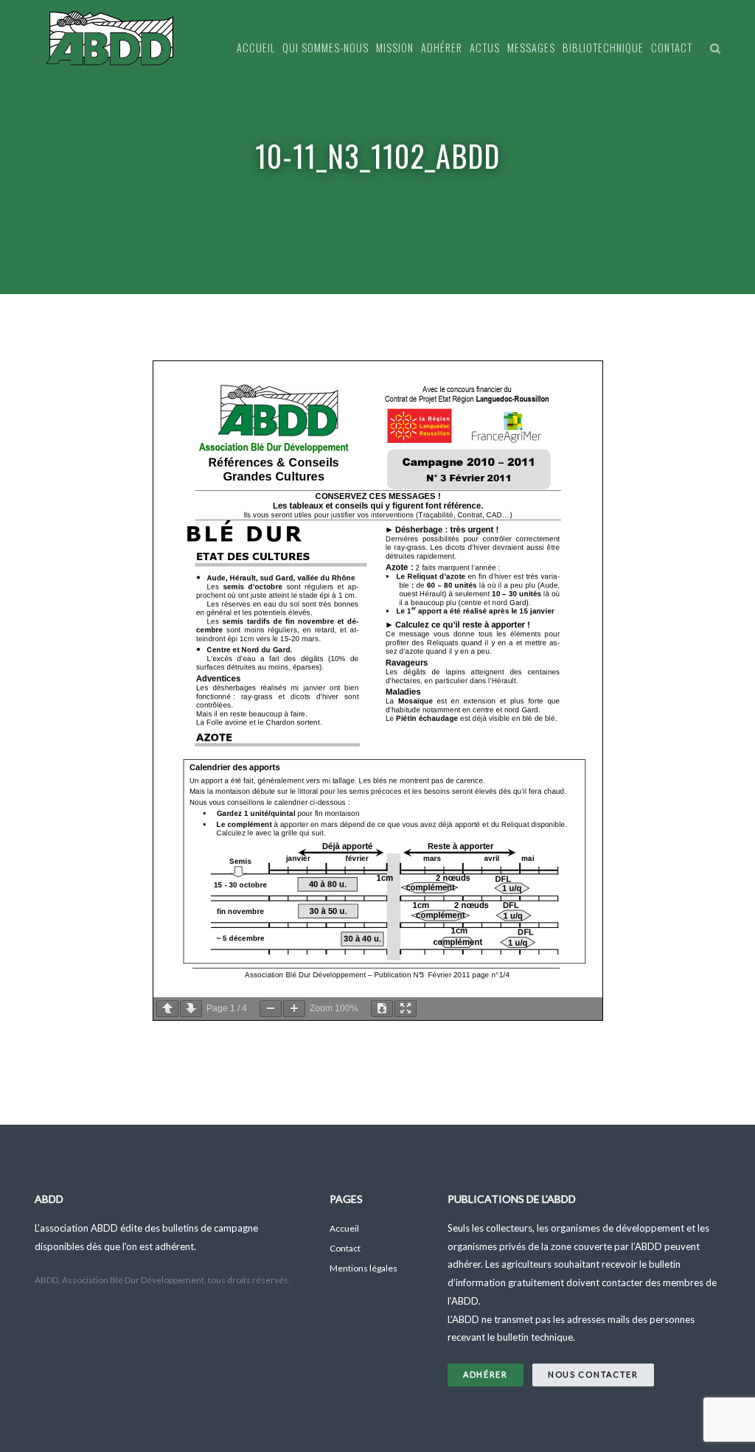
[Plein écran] (405, 1008)
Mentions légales (363, 1268)
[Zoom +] (294, 1008)
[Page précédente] (167, 1008)
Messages (531, 47)
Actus (485, 47)
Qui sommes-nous (325, 47)
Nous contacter (593, 1374)
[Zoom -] (271, 1008)
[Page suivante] (191, 1008)
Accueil (256, 47)
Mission (395, 47)
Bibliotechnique (603, 47)
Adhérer (441, 47)
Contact (671, 47)
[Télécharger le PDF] (382, 1008)
